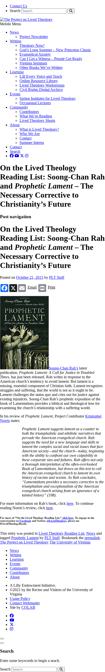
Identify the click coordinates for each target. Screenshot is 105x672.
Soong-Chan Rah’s (63, 368)
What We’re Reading (36, 116)
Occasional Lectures (35, 103)
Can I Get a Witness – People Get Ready (51, 59)
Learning (17, 72)
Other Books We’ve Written (41, 67)
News (14, 32)
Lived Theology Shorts (37, 120)
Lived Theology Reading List (61, 533)
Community (19, 107)
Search (15, 11)
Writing (15, 41)
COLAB (28, 607)
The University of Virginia (70, 542)
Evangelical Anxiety (35, 54)
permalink (92, 538)
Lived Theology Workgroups (42, 85)
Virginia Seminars (33, 63)
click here (68, 517)
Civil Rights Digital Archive (41, 90)
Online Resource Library (39, 81)
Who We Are (30, 134)
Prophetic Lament (25, 538)
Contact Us (18, 6)
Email (32, 287)
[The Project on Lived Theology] (26, 19)
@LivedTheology (56, 520)
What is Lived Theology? (39, 129)
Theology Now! (32, 45)
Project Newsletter (34, 37)
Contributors (29, 112)
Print (51, 287)
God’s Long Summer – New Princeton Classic (55, 50)
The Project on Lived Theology (24, 542)
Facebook (25, 520)
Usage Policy (20, 598)
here (70, 503)
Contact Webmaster (25, 603)
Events (15, 94)
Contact (26, 138)
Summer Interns (32, 142)
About (15, 125)
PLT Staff (56, 277)
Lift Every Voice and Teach (41, 76)
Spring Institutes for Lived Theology (48, 98)
